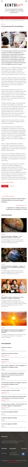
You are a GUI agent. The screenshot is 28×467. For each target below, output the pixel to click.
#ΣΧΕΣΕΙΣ (12, 186)
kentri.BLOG (12, 460)
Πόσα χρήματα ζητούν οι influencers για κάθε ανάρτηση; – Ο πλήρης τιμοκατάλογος (12, 298)
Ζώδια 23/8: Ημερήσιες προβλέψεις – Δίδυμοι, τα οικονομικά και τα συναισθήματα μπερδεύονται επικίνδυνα (13, 267)
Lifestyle (3, 24)
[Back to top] (24, 463)
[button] (1, 1)
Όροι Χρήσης (4, 453)
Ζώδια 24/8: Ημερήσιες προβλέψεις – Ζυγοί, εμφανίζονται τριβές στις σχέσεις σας (11, 237)
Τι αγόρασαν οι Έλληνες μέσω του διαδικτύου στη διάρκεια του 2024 (16, 208)
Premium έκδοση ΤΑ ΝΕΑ (7, 182)
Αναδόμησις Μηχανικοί (14, 462)
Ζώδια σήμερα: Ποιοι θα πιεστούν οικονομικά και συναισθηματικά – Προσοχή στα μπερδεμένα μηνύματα (13, 331)
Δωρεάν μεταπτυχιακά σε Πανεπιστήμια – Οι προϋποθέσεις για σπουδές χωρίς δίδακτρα (14, 200)
